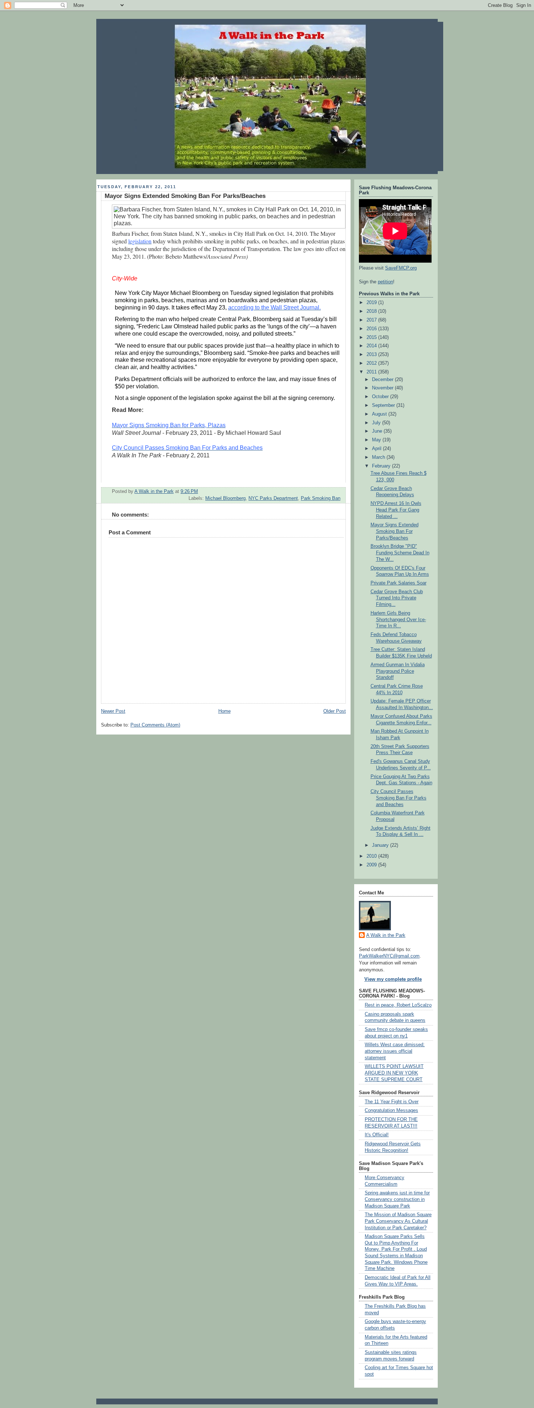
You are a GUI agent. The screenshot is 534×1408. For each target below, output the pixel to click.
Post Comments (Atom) (155, 725)
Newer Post (113, 711)
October (381, 396)
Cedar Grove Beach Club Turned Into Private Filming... (397, 598)
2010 (372, 856)
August (380, 414)
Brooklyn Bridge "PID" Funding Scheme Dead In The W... (400, 553)
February (382, 466)
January (381, 845)
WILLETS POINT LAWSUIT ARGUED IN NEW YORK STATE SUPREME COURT (394, 1073)
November (383, 388)
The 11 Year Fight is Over (391, 1101)
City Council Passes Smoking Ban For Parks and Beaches (398, 798)
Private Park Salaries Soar (398, 583)
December (383, 379)
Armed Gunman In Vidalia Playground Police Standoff (398, 671)
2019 (372, 302)
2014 (372, 345)
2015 (372, 337)
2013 (372, 354)
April (377, 448)
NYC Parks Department (273, 498)
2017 (372, 320)
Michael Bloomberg (225, 498)
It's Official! (377, 1134)
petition (385, 281)
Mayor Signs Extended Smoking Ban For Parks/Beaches (394, 531)
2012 (372, 363)
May (377, 439)
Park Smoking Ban (320, 498)
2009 (372, 864)
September (384, 405)
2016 (372, 328)
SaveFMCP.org (401, 268)
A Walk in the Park (385, 935)
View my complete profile (393, 979)
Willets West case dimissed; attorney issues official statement (395, 1051)
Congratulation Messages (391, 1110)
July (377, 422)
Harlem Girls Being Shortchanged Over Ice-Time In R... (398, 619)
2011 (372, 372)
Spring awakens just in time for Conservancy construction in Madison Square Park (397, 1199)
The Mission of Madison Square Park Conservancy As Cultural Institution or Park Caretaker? (398, 1221)
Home (224, 711)
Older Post (334, 711)
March (379, 457)
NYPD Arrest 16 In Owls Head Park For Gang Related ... (396, 510)
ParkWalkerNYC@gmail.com (389, 956)
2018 (372, 311)
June (378, 431)
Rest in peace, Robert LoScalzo (398, 1005)
